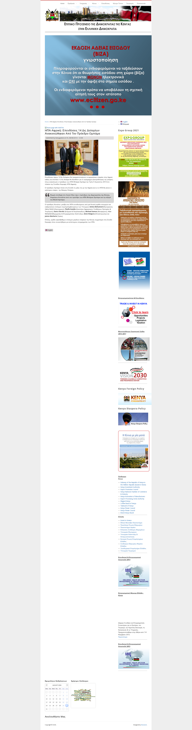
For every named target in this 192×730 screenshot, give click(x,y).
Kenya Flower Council (127, 508)
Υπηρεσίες (82, 4)
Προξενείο (70, 4)
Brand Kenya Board (127, 513)
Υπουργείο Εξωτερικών (128, 532)
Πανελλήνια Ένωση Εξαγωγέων (131, 525)
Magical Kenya (125, 501)
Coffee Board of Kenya (128, 503)
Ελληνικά (125, 124)
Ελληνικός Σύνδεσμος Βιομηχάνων (132, 530)
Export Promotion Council (129, 489)
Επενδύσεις (106, 3)
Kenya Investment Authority (130, 487)
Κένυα (93, 4)
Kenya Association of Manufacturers (132, 496)
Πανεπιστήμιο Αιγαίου (128, 527)
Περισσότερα (122, 637)
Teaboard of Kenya (126, 506)
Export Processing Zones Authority (132, 499)
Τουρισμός (130, 3)
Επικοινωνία (141, 3)
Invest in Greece (125, 520)
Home (62, 3)
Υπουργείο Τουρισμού (128, 551)
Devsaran (144, 725)
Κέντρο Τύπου (118, 3)
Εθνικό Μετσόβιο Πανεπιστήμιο (131, 523)
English (50, 230)
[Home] (98, 32)
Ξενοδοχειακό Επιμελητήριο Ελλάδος (133, 548)
